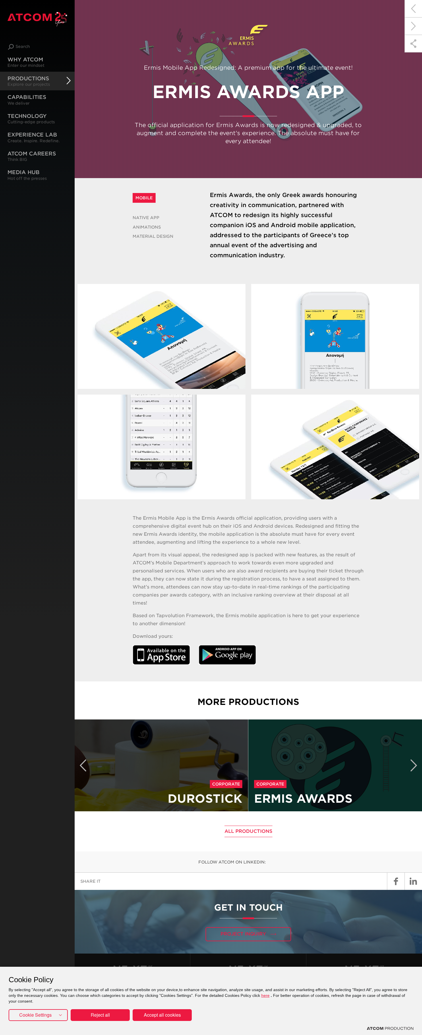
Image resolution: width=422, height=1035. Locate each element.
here (265, 995)
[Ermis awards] (413, 26)
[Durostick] (413, 8)
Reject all (100, 1014)
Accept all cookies (162, 1014)
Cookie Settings (35, 1014)
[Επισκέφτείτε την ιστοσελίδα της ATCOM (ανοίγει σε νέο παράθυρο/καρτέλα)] (390, 1028)
